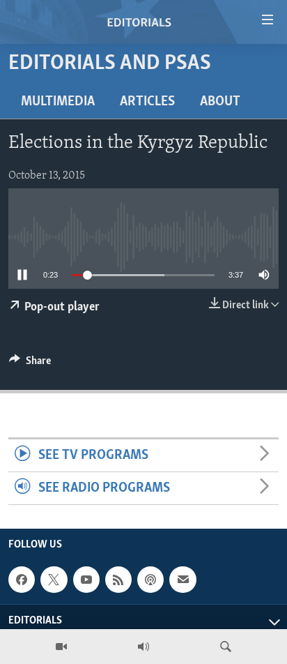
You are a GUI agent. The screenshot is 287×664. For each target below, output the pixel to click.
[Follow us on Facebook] (21, 579)
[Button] (30, 364)
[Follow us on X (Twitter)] (53, 579)
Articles (147, 102)
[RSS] (118, 579)
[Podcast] (150, 579)
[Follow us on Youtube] (86, 579)
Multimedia (58, 102)
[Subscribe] (182, 579)
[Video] (61, 646)
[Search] (226, 646)
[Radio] (143, 646)
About (220, 102)
